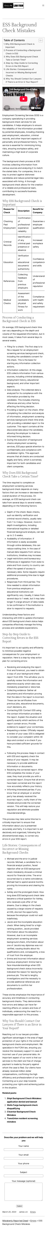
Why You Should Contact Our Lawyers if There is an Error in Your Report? (23, 80)
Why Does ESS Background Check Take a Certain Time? (22, 58)
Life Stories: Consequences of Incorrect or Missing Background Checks (21, 72)
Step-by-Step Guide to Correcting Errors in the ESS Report (22, 64)
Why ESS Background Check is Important (19, 45)
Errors (33, 1212)
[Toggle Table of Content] (39, 40)
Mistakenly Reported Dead (15, 1220)
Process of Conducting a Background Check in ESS (23, 52)
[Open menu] (43, 5)
